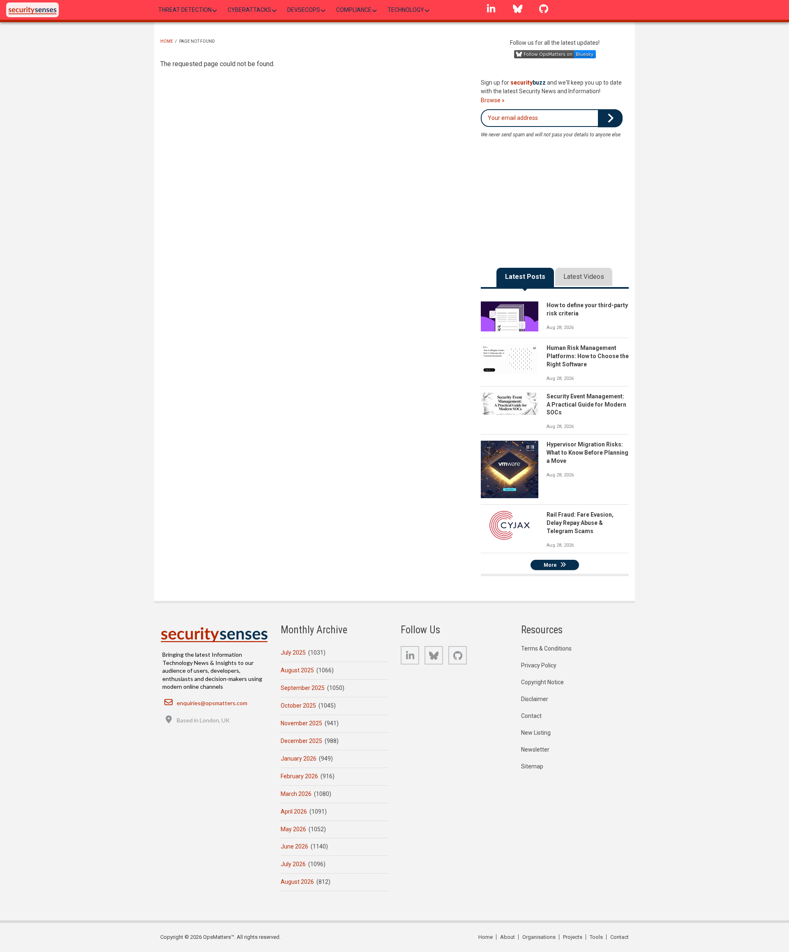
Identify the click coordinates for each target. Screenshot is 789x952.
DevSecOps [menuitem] (303, 10)
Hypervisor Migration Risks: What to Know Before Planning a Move (587, 452)
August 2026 (297, 881)
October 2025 (298, 705)
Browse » (493, 100)
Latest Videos (583, 277)
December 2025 (301, 741)
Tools (596, 937)
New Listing (536, 732)
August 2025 (297, 670)
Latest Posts (525, 277)
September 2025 (303, 688)
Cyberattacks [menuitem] (249, 10)
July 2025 (293, 652)
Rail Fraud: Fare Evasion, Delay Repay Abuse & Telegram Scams (580, 522)
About (507, 937)
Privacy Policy (538, 665)
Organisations (539, 937)
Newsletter (535, 749)
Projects (572, 937)
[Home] (32, 9)
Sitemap (532, 766)
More (550, 565)
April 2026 (294, 811)
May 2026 (293, 829)
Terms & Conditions (546, 648)
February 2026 (299, 776)
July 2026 (293, 864)
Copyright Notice (542, 682)
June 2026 (294, 846)
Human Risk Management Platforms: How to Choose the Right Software (588, 356)
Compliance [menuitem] (353, 10)
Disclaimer (534, 699)
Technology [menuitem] (406, 10)
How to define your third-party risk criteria (587, 309)
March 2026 (296, 794)
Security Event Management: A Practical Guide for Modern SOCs (586, 404)
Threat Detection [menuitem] (185, 10)
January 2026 (298, 758)
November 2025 (301, 723)
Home (166, 41)
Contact (531, 716)
